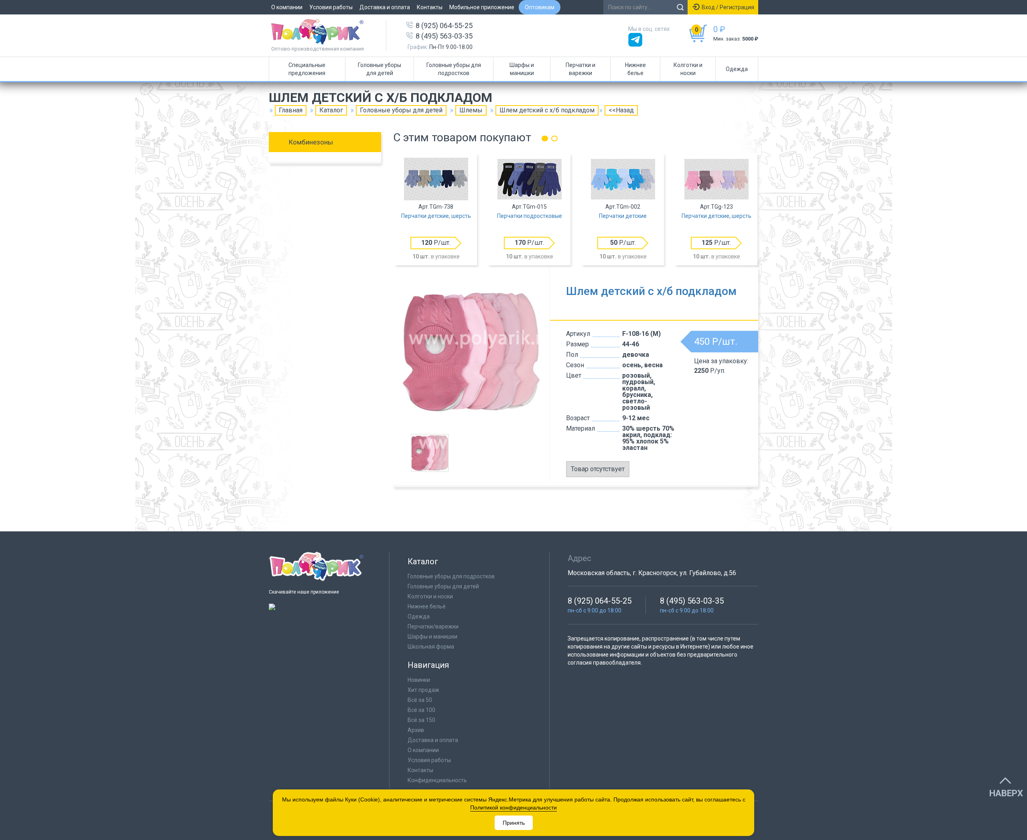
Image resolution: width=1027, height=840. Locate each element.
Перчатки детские (623, 216)
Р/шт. (436, 242)
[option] (436, 210)
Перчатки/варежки (433, 626)
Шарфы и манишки (521, 69)
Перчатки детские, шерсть (436, 216)
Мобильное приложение (481, 7)
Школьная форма (431, 646)
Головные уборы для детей (379, 69)
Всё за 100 (421, 710)
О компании (286, 7)
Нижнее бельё (427, 606)
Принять (514, 823)
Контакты (429, 7)
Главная (290, 110)
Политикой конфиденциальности (513, 807)
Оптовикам (539, 7)
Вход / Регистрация (728, 7)
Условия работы (331, 7)
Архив (416, 730)
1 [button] (545, 138)
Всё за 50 (420, 700)
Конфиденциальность (437, 780)
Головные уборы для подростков (453, 69)
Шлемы (471, 110)
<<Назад (621, 110)
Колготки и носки (688, 69)
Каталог (331, 110)
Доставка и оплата (384, 7)
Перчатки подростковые (529, 216)
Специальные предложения (306, 69)
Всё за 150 (421, 720)
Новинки (419, 680)
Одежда (737, 69)
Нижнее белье (635, 69)
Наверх (1006, 793)
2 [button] (554, 138)
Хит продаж (423, 690)
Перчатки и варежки (580, 69)
